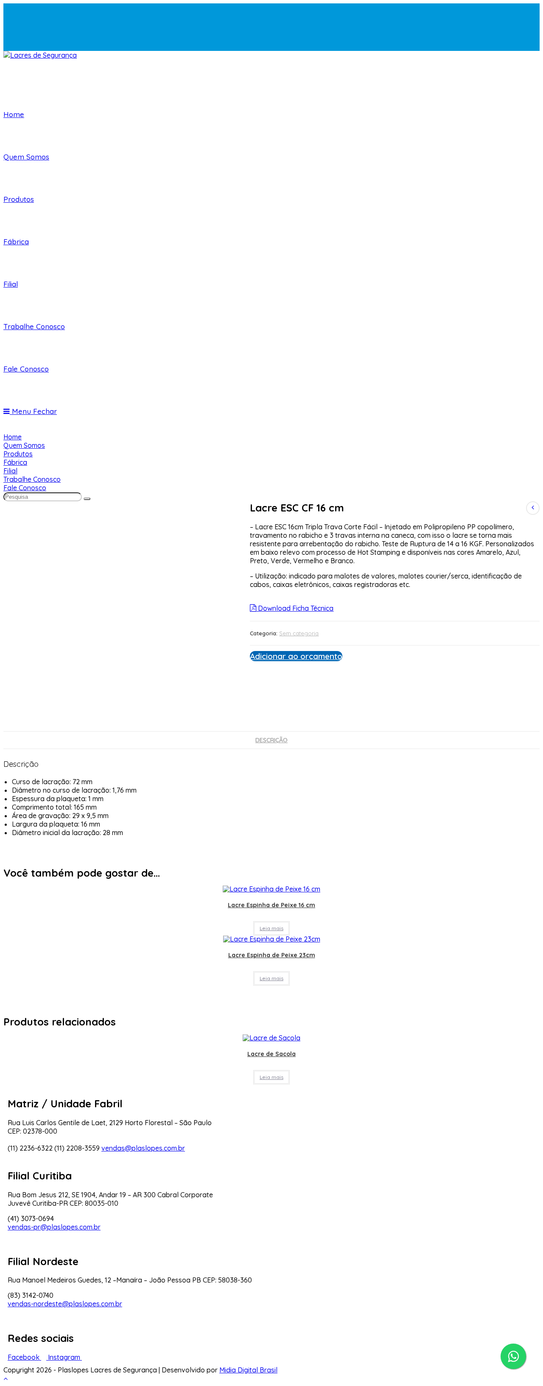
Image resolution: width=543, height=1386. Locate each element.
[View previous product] (533, 508)
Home (12, 437)
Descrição (271, 740)
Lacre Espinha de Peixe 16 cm (271, 905)
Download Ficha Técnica (294, 608)
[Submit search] (87, 498)
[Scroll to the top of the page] (5, 1378)
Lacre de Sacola (271, 1054)
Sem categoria (299, 633)
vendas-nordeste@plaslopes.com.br (65, 1303)
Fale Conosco (24, 487)
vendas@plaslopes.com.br (143, 1148)
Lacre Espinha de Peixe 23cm (271, 955)
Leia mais (271, 928)
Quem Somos (24, 445)
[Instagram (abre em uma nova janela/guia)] (11, 33)
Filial (10, 471)
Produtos (18, 454)
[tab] (271, 740)
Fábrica (15, 462)
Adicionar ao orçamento (296, 656)
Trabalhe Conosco (32, 479)
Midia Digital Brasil (248, 1370)
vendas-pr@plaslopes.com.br (54, 1227)
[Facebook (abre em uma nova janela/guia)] (11, 17)
